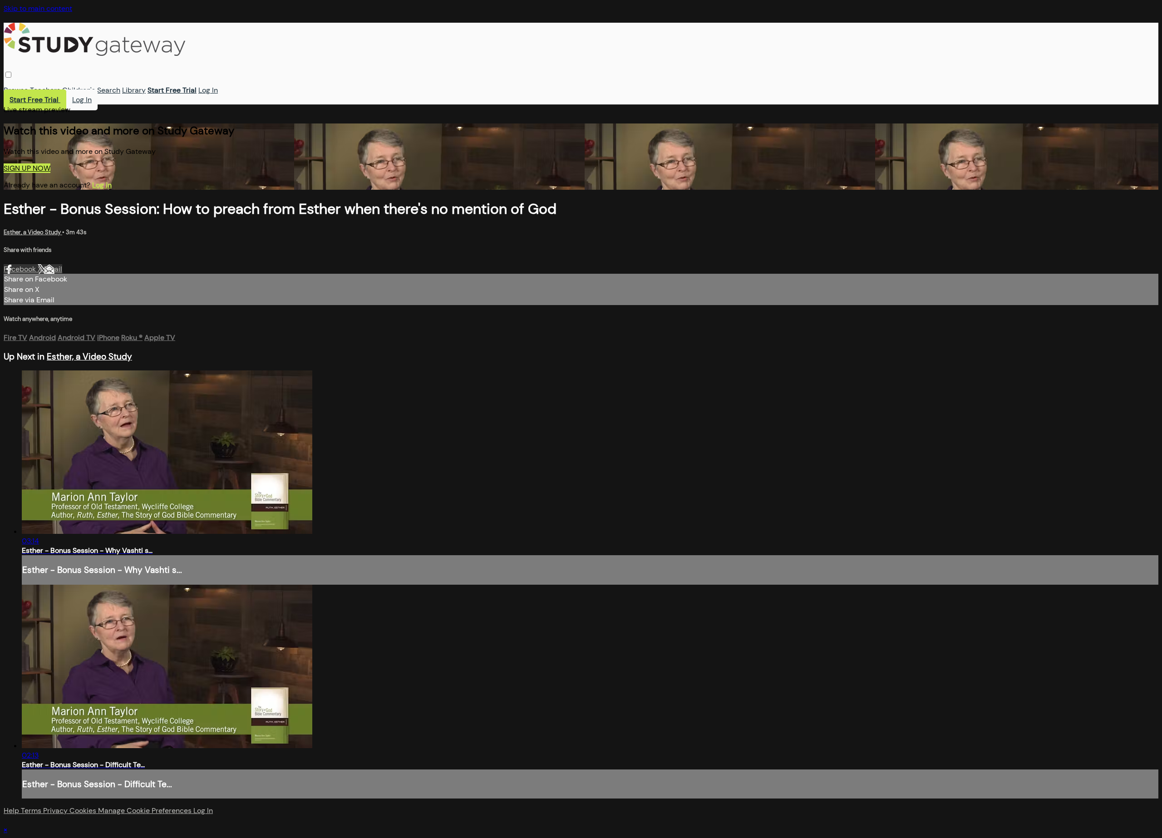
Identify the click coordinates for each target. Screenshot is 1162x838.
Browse (16, 90)
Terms (32, 810)
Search (108, 90)
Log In (208, 90)
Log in (102, 185)
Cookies (83, 810)
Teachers (45, 90)
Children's (78, 90)
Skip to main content (38, 8)
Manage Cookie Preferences (145, 810)
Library (134, 90)
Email (53, 269)
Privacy (56, 810)
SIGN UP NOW (27, 168)
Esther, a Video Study (33, 232)
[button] (8, 75)
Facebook (21, 269)
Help (12, 810)
